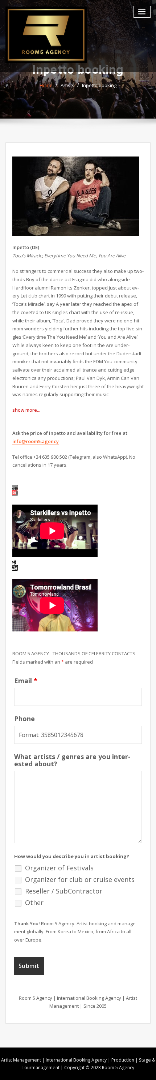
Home (46, 85)
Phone (24, 718)
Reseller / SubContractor (63, 891)
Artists (67, 85)
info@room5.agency (35, 441)
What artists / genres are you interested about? (72, 760)
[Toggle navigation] (142, 12)
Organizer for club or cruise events (80, 879)
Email (25, 680)
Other (34, 902)
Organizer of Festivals (59, 867)
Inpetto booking (99, 85)
